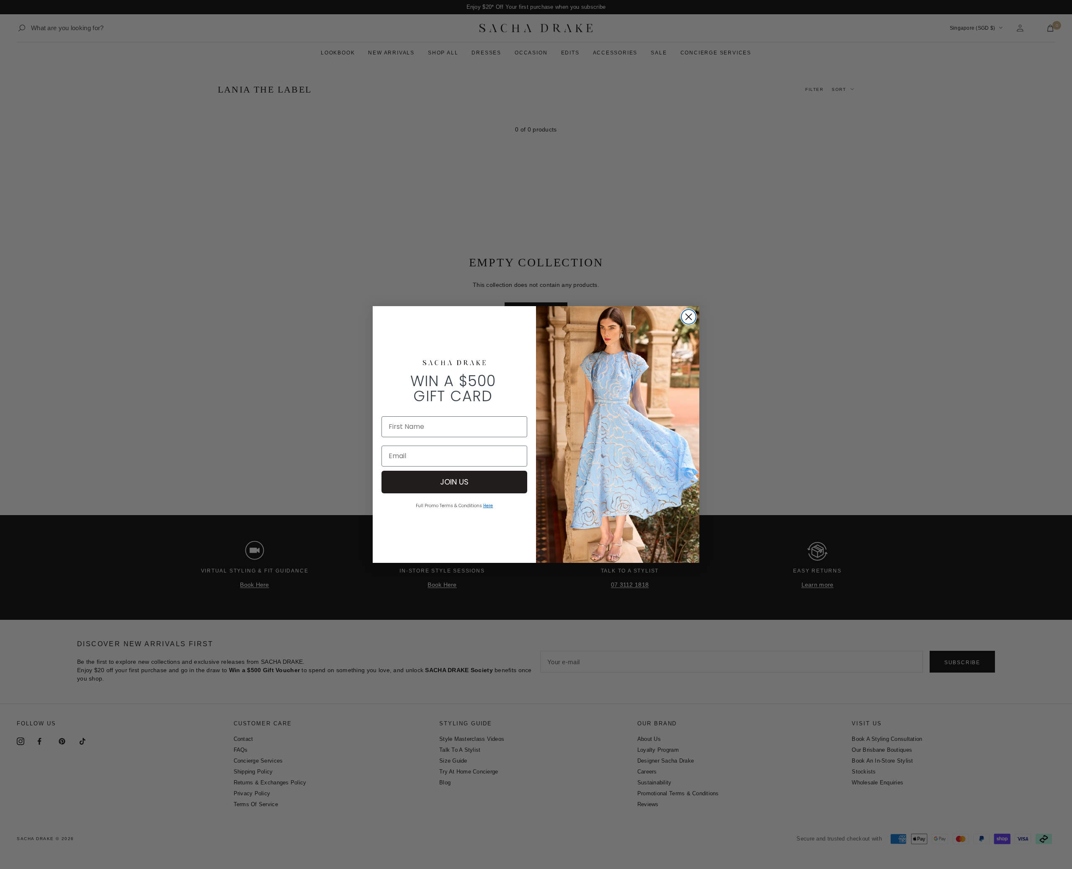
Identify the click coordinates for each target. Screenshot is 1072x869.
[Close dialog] (688, 316)
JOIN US (454, 482)
